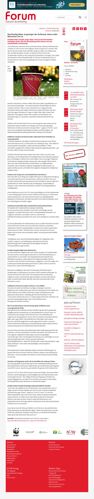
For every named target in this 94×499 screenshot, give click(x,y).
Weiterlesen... (68, 79)
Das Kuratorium (54, 445)
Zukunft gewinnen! (55, 486)
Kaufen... (67, 81)
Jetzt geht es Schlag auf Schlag (74, 318)
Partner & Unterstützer (56, 447)
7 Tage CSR (52, 473)
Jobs (8, 475)
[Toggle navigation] (85, 17)
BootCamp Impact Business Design (76, 110)
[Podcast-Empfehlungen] (63, 31)
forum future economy (56, 484)
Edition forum (53, 482)
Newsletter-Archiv (13, 451)
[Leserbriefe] (63, 29)
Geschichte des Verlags (14, 473)
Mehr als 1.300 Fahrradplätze (74, 340)
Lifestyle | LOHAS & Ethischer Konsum (49, 29)
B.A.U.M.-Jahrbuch (55, 475)
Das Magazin (11, 471)
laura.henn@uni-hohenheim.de (18, 421)
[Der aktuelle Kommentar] (74, 154)
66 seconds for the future (57, 471)
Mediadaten (11, 447)
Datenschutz (11, 458)
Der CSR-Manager (55, 478)
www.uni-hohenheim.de (38, 421)
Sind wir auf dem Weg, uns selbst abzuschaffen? (73, 323)
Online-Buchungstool (14, 454)
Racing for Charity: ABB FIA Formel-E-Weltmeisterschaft (73, 313)
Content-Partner (54, 449)
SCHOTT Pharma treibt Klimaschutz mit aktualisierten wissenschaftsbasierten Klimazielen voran (74, 346)
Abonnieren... (68, 83)
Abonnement (11, 445)
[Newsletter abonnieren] (63, 34)
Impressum (11, 460)
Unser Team (11, 478)
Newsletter (10, 449)
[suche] (80, 17)
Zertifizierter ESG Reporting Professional (76, 126)
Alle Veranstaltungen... (71, 143)
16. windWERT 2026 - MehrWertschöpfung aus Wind (77, 94)
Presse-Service (12, 456)
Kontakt (9, 463)
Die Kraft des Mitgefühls (57, 480)
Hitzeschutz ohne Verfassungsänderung (71, 307)
